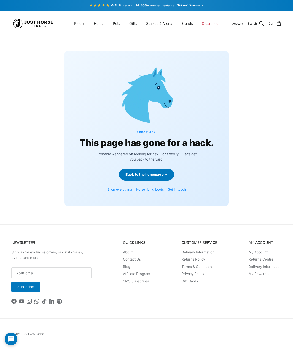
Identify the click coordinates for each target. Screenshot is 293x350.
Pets (116, 23)
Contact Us (132, 259)
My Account (258, 252)
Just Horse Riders (33, 334)
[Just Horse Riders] (33, 23)
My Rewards (259, 274)
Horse (99, 23)
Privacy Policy (193, 274)
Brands (187, 23)
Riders (79, 23)
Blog (126, 266)
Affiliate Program (136, 274)
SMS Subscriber (136, 281)
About (128, 252)
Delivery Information (198, 252)
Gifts (133, 23)
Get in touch (177, 189)
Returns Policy (193, 259)
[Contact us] (11, 339)
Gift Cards (190, 281)
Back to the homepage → (146, 174)
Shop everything (119, 189)
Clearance (210, 23)
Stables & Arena (159, 23)
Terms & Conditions (198, 266)
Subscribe (25, 287)
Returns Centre (261, 259)
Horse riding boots (150, 189)
